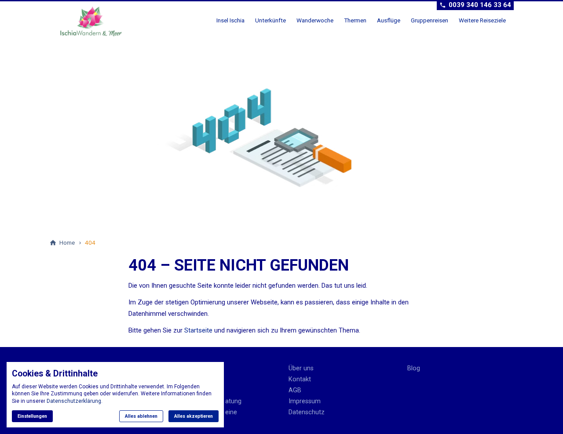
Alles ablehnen (141, 416)
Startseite (198, 330)
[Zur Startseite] (94, 21)
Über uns (301, 368)
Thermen (355, 20)
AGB (295, 390)
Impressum (305, 401)
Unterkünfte (270, 20)
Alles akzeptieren (193, 416)
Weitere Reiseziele (482, 20)
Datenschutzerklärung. (74, 401)
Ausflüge (388, 20)
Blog (413, 368)
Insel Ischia (230, 20)
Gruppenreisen (429, 20)
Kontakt (300, 379)
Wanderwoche (314, 20)
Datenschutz (307, 412)
